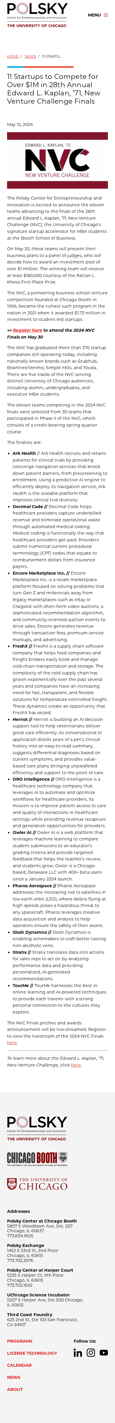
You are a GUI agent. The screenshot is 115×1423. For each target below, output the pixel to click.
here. (76, 1065)
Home (13, 56)
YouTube (104, 1353)
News (30, 56)
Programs (19, 1341)
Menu (94, 15)
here (12, 1042)
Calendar (19, 1365)
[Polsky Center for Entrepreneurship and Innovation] (42, 15)
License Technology (32, 1353)
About (15, 1389)
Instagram (91, 1353)
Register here (27, 330)
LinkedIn (78, 1353)
